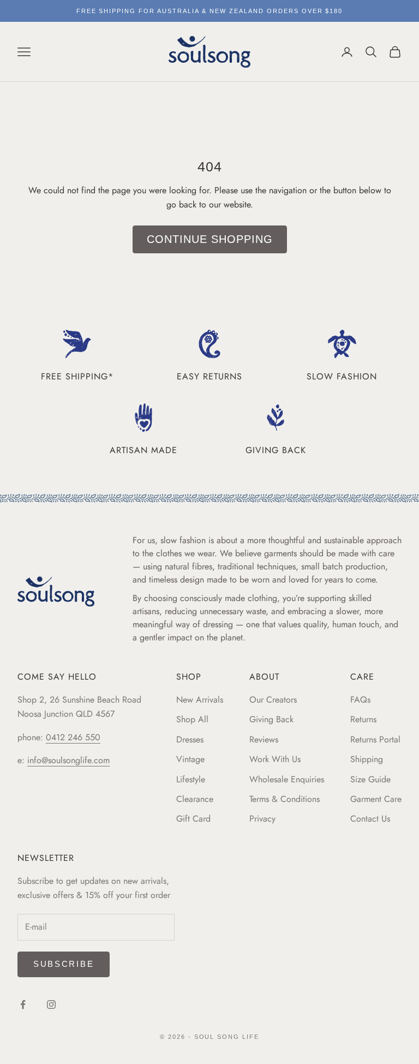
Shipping (366, 759)
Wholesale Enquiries (286, 779)
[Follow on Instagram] (51, 1004)
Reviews (263, 739)
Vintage (190, 759)
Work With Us (275, 759)
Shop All (192, 719)
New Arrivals (199, 699)
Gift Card (193, 818)
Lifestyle (190, 779)
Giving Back (271, 719)
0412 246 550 (73, 737)
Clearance (194, 799)
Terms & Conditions (284, 799)
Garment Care (376, 799)
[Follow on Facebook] (22, 1004)
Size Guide (370, 779)
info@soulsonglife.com (68, 760)
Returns (363, 719)
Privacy (262, 818)
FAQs (360, 699)
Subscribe (63, 963)
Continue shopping (210, 239)
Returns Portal (375, 739)
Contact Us (370, 818)
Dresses (189, 739)
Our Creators (273, 699)
